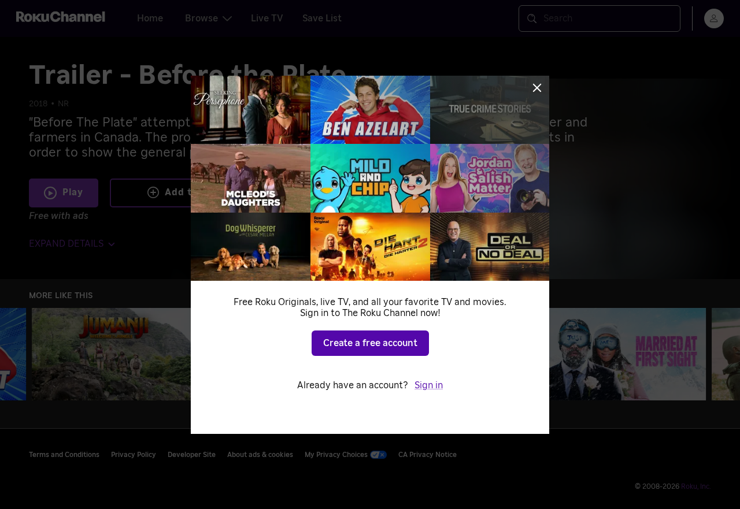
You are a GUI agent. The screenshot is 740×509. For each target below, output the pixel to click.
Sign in (429, 385)
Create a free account (370, 343)
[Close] (537, 88)
